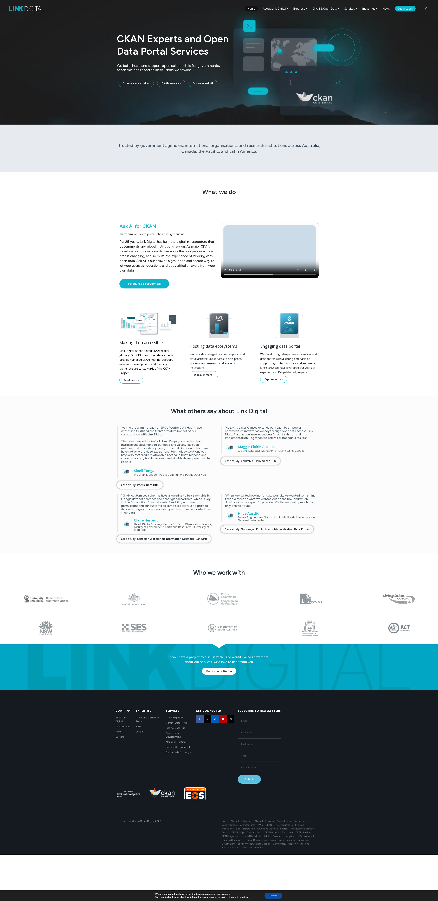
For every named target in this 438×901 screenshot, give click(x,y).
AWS (138, 726)
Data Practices (230, 824)
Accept (273, 895)
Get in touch (256, 847)
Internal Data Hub (175, 727)
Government (228, 843)
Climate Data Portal (177, 722)
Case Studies (122, 726)
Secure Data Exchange (178, 752)
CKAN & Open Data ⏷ (242, 832)
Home (225, 821)
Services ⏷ (278, 836)
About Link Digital (264, 821)
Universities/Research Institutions (291, 843)
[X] (207, 719)
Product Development (178, 747)
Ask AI (266, 836)
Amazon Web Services (303, 828)
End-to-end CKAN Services (297, 832)
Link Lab (299, 824)
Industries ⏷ (304, 840)
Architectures (247, 824)
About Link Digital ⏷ (241, 821)
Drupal (139, 731)
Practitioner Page (231, 828)
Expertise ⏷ (249, 828)
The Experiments (283, 824)
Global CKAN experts (268, 832)
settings (246, 897)
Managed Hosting (176, 742)
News (118, 731)
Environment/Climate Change (254, 843)
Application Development (300, 836)
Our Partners (300, 821)
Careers (119, 736)
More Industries (230, 847)
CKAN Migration (174, 717)
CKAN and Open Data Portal (272, 828)
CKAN (269, 824)
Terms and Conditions (127, 821)
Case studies (284, 821)
